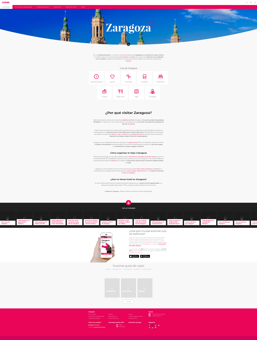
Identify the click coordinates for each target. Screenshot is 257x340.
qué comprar (131, 171)
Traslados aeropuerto (43, 7)
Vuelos (83, 7)
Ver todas (128, 301)
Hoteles (110, 314)
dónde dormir (141, 171)
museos (132, 57)
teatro (113, 134)
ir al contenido (128, 44)
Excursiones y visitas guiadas (23, 7)
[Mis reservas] (247, 2)
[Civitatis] (91, 338)
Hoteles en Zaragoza (112, 191)
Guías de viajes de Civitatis (135, 316)
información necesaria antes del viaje (142, 156)
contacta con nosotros (135, 252)
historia (128, 61)
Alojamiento (57, 7)
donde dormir (147, 244)
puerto (125, 134)
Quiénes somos (132, 318)
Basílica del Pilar (128, 120)
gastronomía (133, 142)
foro (119, 134)
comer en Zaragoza (128, 173)
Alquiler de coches (71, 7)
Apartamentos (112, 316)
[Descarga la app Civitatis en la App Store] (134, 256)
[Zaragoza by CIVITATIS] (6, 2)
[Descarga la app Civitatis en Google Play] (145, 256)
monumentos (123, 57)
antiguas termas (136, 134)
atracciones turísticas (144, 169)
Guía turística (6, 7)
